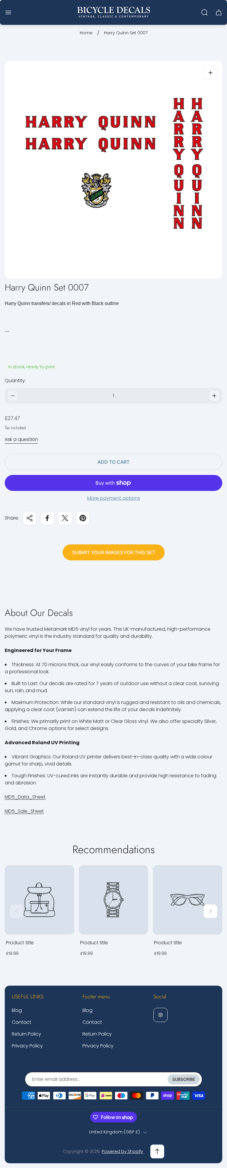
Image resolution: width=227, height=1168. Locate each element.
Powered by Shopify (122, 1151)
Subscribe (183, 1079)
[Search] (204, 12)
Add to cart (113, 462)
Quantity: (15, 380)
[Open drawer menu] (8, 12)
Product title (20, 942)
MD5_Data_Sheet (25, 797)
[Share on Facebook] (47, 518)
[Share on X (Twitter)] (65, 518)
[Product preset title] (39, 900)
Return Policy (26, 1034)
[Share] (29, 518)
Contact (21, 1022)
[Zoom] (210, 73)
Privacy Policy (27, 1045)
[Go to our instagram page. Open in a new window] (160, 1015)
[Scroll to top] (157, 1151)
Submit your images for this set (113, 552)
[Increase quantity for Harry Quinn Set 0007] (214, 395)
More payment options (113, 498)
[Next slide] (210, 911)
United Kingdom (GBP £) (114, 1132)
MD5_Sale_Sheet (24, 811)
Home (86, 33)
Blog (17, 1010)
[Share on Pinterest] (83, 518)
